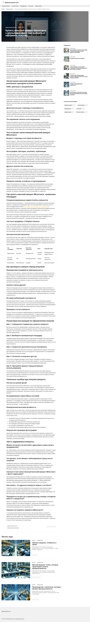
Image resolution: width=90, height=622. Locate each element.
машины (34, 555)
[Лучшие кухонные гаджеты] (66, 59)
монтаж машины (36, 577)
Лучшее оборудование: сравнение (76, 84)
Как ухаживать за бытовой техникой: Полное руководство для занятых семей (78, 68)
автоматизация (15, 6)
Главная (3, 9)
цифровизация (38, 6)
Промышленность (6, 6)
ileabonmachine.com (19, 618)
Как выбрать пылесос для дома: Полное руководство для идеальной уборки (78, 51)
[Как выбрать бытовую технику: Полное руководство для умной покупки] (66, 93)
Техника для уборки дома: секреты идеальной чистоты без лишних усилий (79, 76)
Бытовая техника (81, 112)
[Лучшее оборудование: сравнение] (66, 84)
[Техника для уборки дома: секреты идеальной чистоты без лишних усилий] (66, 76)
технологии (30, 6)
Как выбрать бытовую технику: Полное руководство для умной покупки (78, 93)
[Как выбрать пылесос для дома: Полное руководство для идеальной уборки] (66, 50)
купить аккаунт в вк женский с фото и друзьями (35, 206)
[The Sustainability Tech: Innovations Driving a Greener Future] (15, 548)
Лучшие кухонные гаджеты (77, 58)
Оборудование (23, 6)
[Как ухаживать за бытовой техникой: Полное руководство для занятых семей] (66, 67)
